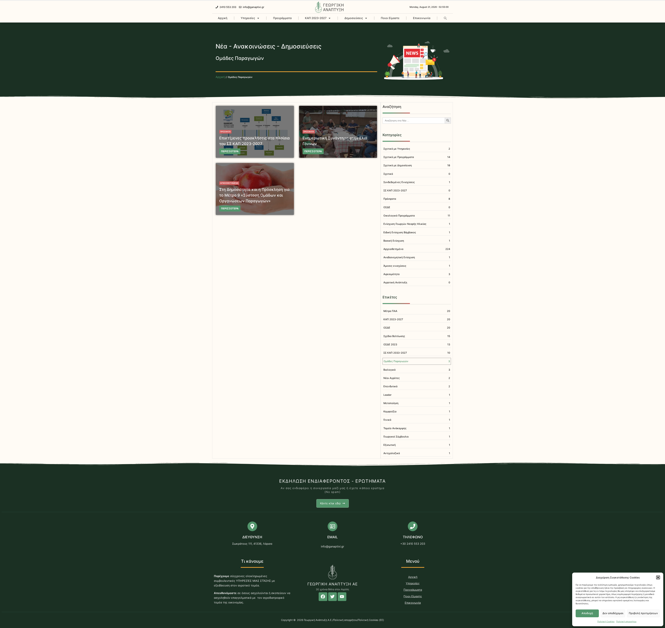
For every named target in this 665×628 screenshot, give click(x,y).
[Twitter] (332, 596)
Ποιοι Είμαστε (390, 18)
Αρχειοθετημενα (229, 183)
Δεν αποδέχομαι (612, 613)
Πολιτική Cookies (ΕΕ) (371, 619)
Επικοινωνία (421, 18)
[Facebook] (323, 596)
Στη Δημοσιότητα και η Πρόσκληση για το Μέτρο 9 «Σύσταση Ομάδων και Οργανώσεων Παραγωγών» (254, 195)
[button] (658, 577)
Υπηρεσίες (248, 18)
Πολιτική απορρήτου (626, 621)
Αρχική (222, 18)
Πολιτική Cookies (605, 621)
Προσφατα (225, 131)
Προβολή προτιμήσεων (643, 613)
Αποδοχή (587, 613)
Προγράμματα (282, 18)
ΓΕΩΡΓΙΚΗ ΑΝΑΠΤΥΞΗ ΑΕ (332, 584)
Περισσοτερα (230, 151)
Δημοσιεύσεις (353, 18)
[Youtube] (342, 596)
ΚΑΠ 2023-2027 (315, 18)
